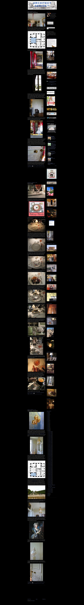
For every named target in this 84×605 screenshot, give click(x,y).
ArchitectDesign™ (53, 13)
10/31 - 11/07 (50, 440)
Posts (49, 22)
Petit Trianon (42, 583)
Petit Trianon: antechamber (33, 410)
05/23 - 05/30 (50, 465)
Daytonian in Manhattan (51, 136)
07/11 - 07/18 (50, 457)
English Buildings (50, 157)
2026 (48, 412)
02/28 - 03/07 (50, 479)
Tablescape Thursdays (36, 200)
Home (36, 599)
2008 (48, 494)
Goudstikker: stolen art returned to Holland (53, 154)
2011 (48, 429)
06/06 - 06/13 (50, 463)
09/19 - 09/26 (50, 447)
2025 (48, 413)
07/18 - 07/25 (50, 456)
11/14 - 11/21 (50, 438)
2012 (48, 428)
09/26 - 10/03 (50, 446)
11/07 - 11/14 (50, 439)
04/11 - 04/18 (50, 472)
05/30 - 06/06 (50, 464)
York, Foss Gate (53, 158)
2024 (48, 414)
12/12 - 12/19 (50, 433)
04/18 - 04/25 (50, 471)
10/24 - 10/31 (50, 441)
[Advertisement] (37, 175)
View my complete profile (50, 18)
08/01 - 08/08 (50, 454)
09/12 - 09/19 (50, 448)
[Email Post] (34, 393)
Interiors (36, 583)
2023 (48, 415)
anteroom (42, 49)
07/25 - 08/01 (50, 455)
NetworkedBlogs (51, 220)
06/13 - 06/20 (50, 462)
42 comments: (31, 393)
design (50, 223)
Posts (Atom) (32, 600)
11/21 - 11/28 (50, 437)
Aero (28, 236)
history (33, 583)
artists (31, 583)
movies (51, 223)
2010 (48, 430)
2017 (48, 422)
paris (39, 583)
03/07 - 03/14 (50, 478)
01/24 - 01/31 (50, 488)
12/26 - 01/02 (50, 431)
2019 (48, 420)
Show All (55, 165)
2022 (48, 416)
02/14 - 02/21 (50, 481)
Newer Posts (29, 599)
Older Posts (44, 599)
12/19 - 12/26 (50, 432)
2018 (48, 421)
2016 (48, 423)
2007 (48, 495)
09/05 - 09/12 (50, 449)
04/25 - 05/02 (50, 470)
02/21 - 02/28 (50, 480)
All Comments (50, 23)
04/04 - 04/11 (50, 473)
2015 (48, 424)
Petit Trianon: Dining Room (33, 12)
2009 (48, 493)
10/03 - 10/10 (50, 445)
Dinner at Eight (30, 183)
